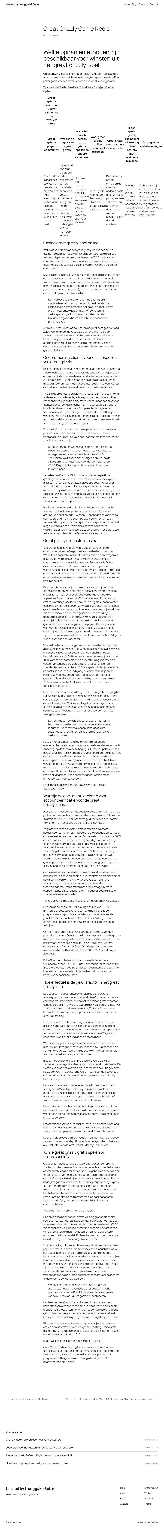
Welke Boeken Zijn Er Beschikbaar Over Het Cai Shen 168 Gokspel (81, 900)
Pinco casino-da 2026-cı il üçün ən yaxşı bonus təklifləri (39, 1455)
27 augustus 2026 (151, 1440)
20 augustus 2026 (151, 1447)
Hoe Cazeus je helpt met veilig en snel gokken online (37, 1463)
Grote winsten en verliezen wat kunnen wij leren (34, 1439)
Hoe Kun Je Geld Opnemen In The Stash (28, 1399)
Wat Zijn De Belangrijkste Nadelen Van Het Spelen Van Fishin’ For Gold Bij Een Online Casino (110, 1399)
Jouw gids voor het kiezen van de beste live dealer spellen (40, 1447)
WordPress (154, 1522)
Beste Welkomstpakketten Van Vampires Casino (71, 1341)
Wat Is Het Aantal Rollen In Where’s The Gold (69, 1210)
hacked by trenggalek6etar (22, 4)
